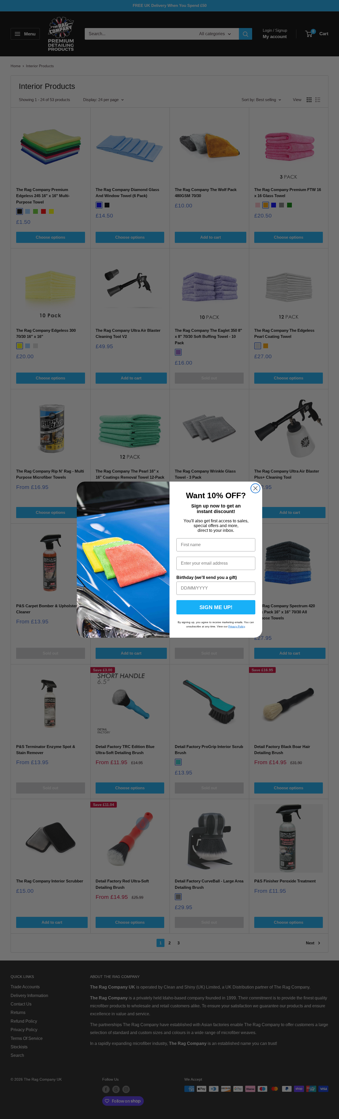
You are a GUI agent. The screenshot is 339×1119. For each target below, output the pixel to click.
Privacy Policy (236, 626)
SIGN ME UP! (216, 607)
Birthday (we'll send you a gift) (206, 577)
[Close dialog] (255, 488)
